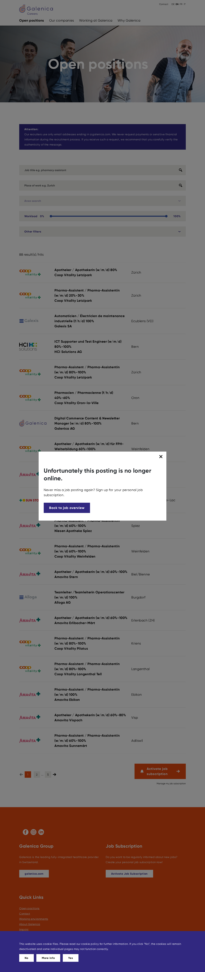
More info (48, 958)
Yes (70, 958)
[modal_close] (161, 457)
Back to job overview (67, 508)
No (26, 958)
